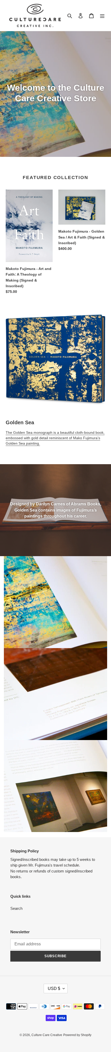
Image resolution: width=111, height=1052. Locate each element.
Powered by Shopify (77, 1035)
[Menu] (102, 15)
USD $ (54, 988)
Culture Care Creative (46, 1035)
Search (16, 908)
